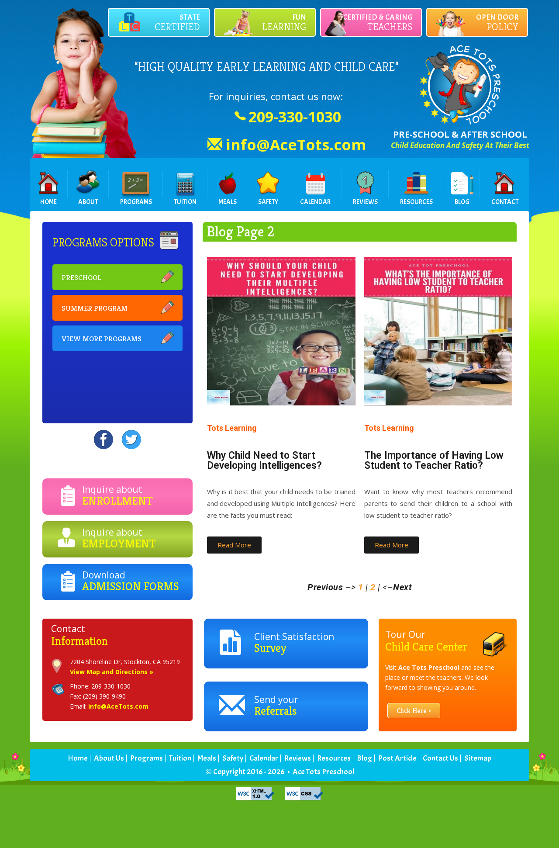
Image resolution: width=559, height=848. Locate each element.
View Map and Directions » (111, 672)
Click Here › (414, 710)
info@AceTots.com (296, 145)
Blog (462, 202)
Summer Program (95, 308)
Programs (136, 202)
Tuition (185, 202)
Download (130, 581)
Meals (227, 202)
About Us (109, 758)
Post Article (397, 758)
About (88, 202)
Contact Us (440, 758)
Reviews (365, 202)
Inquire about (117, 495)
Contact (504, 202)
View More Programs (101, 338)
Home (48, 202)
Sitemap (477, 758)
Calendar (315, 202)
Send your (276, 705)
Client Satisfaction (294, 642)
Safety (268, 202)
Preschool (81, 277)
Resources (416, 202)
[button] (234, 545)
